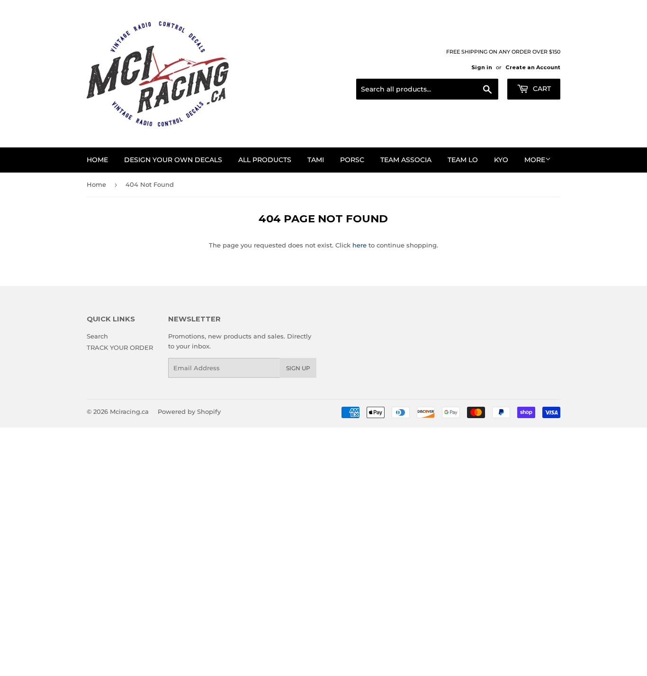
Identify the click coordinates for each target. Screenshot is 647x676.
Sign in (481, 67)
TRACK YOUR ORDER (120, 347)
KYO (501, 159)
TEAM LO (463, 159)
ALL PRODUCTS (264, 159)
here (359, 245)
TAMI (315, 159)
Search (97, 336)
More (534, 159)
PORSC (352, 159)
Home (97, 159)
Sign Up (298, 368)
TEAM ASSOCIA (405, 159)
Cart (541, 88)
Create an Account (532, 67)
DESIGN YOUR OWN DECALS (173, 159)
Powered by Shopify (189, 411)
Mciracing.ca (129, 411)
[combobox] (427, 89)
